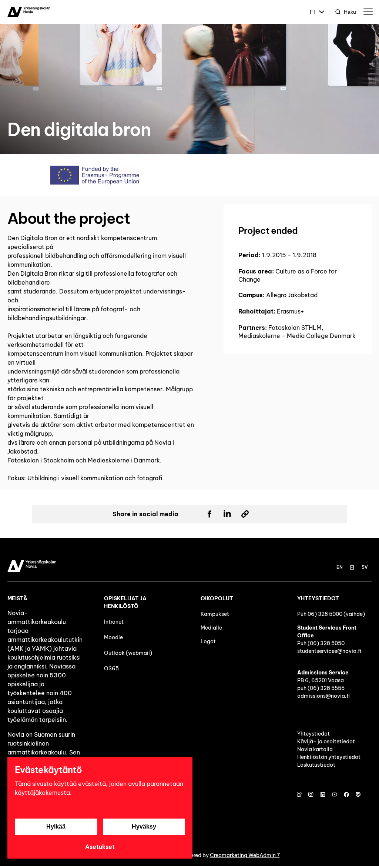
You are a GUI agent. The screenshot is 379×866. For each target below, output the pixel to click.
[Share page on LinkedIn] (227, 514)
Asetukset (100, 846)
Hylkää (56, 826)
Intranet (114, 621)
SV (365, 567)
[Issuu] (358, 794)
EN (339, 567)
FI (312, 12)
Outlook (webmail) (128, 653)
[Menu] (368, 12)
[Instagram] (311, 794)
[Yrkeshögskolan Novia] (28, 12)
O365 (111, 668)
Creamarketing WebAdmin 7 (245, 855)
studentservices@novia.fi (329, 651)
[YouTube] (335, 794)
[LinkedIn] (323, 794)
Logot (209, 641)
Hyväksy (144, 826)
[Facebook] (346, 794)
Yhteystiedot (313, 733)
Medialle (211, 627)
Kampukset (215, 614)
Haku (350, 12)
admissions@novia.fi (323, 696)
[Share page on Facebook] (209, 514)
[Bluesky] (299, 794)
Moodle (113, 637)
